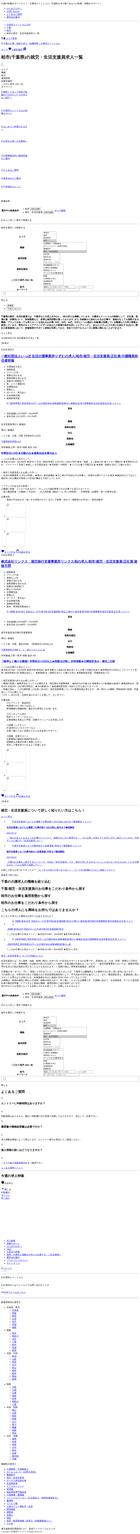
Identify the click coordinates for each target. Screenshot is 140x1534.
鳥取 (14, 1416)
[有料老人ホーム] (53, 270)
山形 (14, 1319)
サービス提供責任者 (16, 1480)
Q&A (9, 1249)
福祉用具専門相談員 (16, 1492)
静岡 (14, 1379)
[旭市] (49, 235)
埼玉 (14, 1339)
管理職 (10, 1489)
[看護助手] (65, 249)
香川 (14, 1424)
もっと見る (6, 333)
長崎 (14, 1444)
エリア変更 (11, 38)
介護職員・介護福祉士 (17, 1469)
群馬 (14, 1350)
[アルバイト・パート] (51, 262)
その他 (10, 1524)
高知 (14, 1433)
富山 (14, 1368)
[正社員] (51, 254)
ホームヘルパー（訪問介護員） (22, 1472)
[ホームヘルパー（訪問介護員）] (65, 246)
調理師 (10, 1512)
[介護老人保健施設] (53, 268)
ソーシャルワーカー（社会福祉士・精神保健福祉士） (33, 1498)
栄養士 (10, 1515)
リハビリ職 (12, 1503)
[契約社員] (51, 257)
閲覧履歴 (20, 50)
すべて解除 (60, 210)
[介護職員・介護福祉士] (65, 243)
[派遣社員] (51, 259)
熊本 (14, 1450)
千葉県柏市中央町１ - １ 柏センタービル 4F (23, 650)
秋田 (14, 1316)
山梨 (14, 1359)
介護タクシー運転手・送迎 (20, 1506)
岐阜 (14, 1373)
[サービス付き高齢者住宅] (53, 273)
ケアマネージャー (15, 1486)
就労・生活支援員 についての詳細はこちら (22, 956)
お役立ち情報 (13, 1252)
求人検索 (11, 1241)
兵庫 (14, 1393)
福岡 (14, 1439)
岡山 (14, 1410)
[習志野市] (49, 238)
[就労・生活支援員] (65, 251)
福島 (14, 1327)
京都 (14, 1390)
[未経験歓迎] (53, 281)
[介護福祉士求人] (53, 278)
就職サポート (13, 1243)
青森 (14, 1313)
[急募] (53, 276)
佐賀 (14, 1442)
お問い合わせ (13, 11)
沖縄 (14, 1459)
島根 (14, 1419)
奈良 (14, 1398)
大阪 (14, 1387)
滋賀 (14, 1396)
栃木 (14, 1345)
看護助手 (11, 1475)
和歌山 (15, 1401)
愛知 (14, 1376)
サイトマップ (13, 1263)
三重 (14, 1404)
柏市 (9, 30)
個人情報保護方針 (18, 1163)
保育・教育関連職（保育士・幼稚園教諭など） (29, 1521)
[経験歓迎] (53, 284)
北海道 (15, 1310)
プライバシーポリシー (17, 1260)
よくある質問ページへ (12, 1168)
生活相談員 (12, 1483)
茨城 (14, 1347)
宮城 (14, 1324)
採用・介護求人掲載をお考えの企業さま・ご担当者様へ (34, 1254)
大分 (14, 1447)
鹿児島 (15, 1456)
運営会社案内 (13, 17)
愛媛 (14, 1427)
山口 (14, 1421)
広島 (14, 1413)
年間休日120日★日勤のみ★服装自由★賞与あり (29, 453)
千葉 (9, 27)
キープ (7, 50)
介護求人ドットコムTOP (18, 25)
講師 (9, 1518)
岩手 (14, 1322)
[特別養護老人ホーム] (53, 265)
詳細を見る (23, 552)
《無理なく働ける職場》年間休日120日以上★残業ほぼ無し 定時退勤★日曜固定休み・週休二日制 (58, 661)
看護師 (10, 1501)
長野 (14, 1362)
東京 (14, 1333)
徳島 (14, 1430)
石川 (14, 1365)
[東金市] (49, 233)
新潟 (14, 1356)
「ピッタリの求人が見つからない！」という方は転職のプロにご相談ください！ (76, 870)
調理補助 (11, 1509)
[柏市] (49, 240)
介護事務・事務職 (15, 1495)
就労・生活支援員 (15, 1478)
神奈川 (15, 1336)
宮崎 (14, 1453)
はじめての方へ (14, 8)
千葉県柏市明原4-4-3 (11, 441)
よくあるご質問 (14, 14)
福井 (14, 1370)
